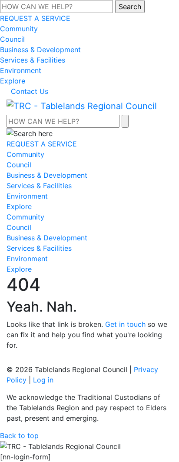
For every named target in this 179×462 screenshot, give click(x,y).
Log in (43, 380)
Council (12, 39)
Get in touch (125, 324)
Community (19, 28)
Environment (20, 70)
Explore (12, 80)
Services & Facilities (32, 60)
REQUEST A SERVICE (35, 18)
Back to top (19, 435)
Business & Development (40, 49)
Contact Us (29, 91)
